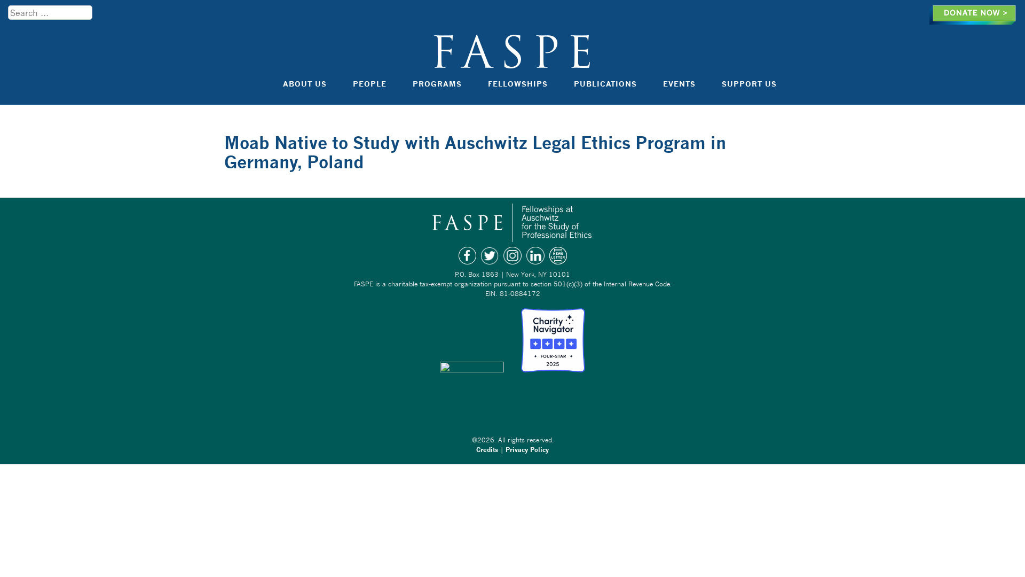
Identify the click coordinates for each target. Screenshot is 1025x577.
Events (679, 83)
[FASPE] (512, 63)
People (370, 83)
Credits (487, 450)
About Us (305, 83)
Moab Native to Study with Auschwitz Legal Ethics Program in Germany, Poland (475, 151)
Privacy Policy (527, 450)
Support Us (749, 83)
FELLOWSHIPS (518, 83)
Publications (605, 83)
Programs (437, 83)
